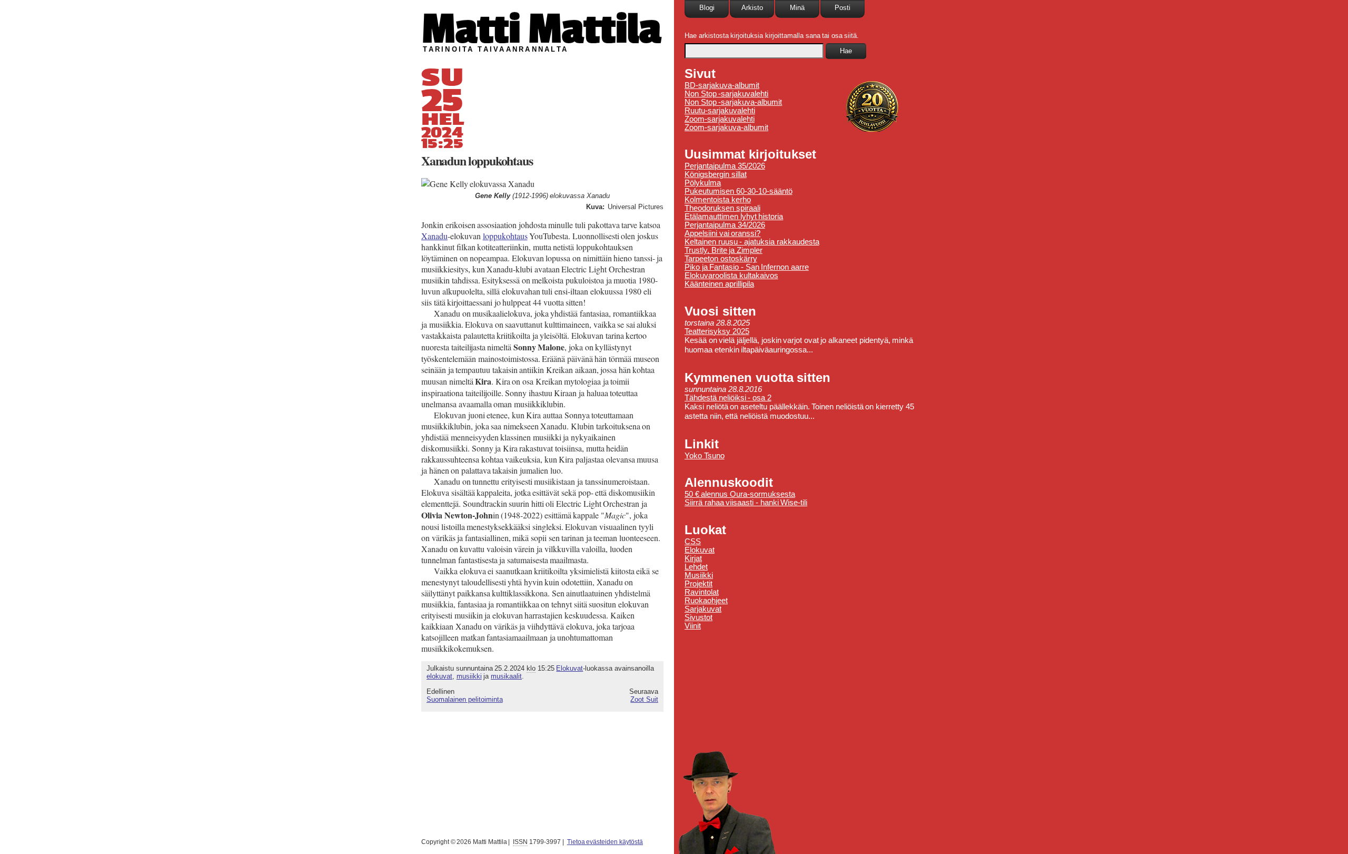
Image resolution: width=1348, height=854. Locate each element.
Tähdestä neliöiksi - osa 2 (728, 398)
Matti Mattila (541, 28)
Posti (842, 8)
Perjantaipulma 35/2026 (725, 166)
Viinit (693, 626)
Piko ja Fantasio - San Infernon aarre (747, 267)
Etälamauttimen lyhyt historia (734, 216)
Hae (846, 51)
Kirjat (693, 558)
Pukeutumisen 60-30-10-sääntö (738, 191)
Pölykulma (703, 183)
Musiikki (699, 575)
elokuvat (439, 676)
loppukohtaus (505, 235)
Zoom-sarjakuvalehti (720, 119)
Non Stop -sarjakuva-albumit (733, 102)
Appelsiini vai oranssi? (722, 233)
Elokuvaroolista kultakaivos (731, 275)
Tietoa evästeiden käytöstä (605, 842)
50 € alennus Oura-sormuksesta (740, 494)
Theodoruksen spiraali (722, 208)
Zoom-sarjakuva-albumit (726, 127)
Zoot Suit (644, 699)
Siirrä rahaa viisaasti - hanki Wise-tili (746, 502)
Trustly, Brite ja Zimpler (723, 250)
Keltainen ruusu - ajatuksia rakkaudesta (752, 242)
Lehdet (696, 567)
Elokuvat (569, 668)
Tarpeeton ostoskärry (721, 258)
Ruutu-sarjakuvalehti (720, 110)
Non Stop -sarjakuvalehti (726, 94)
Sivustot (698, 617)
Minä (797, 8)
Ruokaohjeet (706, 600)
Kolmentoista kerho (718, 199)
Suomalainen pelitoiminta (465, 699)
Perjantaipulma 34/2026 (725, 225)
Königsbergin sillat (716, 174)
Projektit (698, 584)
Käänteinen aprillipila (719, 284)
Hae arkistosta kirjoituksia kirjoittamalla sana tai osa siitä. (772, 36)
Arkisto (752, 8)
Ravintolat (702, 592)
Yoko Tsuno (705, 455)
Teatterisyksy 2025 (717, 331)
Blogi (707, 8)
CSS (693, 541)
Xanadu (434, 235)
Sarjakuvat (703, 609)
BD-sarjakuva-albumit (722, 85)
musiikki (469, 676)
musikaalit (506, 676)
